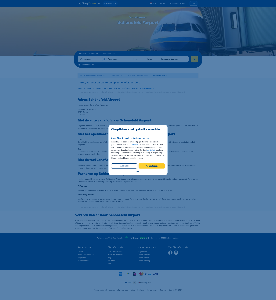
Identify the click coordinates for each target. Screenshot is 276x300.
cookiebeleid (134, 144)
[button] (138, 171)
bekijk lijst (151, 150)
